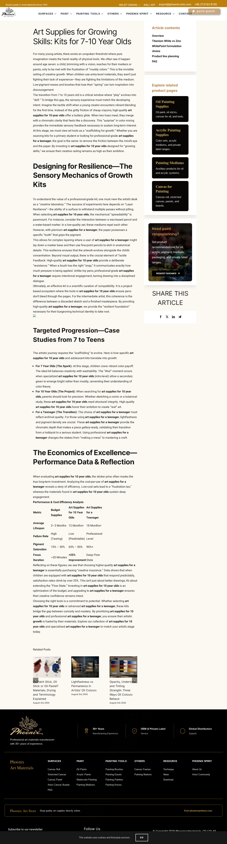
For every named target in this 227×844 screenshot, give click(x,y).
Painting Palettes (114, 779)
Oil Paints (82, 769)
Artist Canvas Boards (59, 784)
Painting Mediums (86, 784)
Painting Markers (143, 774)
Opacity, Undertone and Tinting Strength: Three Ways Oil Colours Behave (123, 690)
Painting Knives (114, 784)
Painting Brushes (114, 769)
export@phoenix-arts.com (175, 4)
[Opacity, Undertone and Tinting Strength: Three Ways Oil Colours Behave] (123, 667)
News (166, 774)
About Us (197, 769)
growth (37, 621)
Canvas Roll (54, 769)
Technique (168, 769)
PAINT (65, 13)
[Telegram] (180, 317)
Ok (142, 837)
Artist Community (201, 774)
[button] (35, 680)
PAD (50, 790)
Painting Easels (114, 774)
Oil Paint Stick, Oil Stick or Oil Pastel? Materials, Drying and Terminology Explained (45, 690)
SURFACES (45, 13)
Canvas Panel (55, 779)
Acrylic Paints (84, 774)
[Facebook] (160, 317)
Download (168, 779)
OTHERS (113, 13)
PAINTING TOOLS (88, 13)
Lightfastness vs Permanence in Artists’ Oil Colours (83, 686)
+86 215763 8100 (206, 4)
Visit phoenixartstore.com (198, 810)
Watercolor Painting (87, 779)
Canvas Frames (142, 769)
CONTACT (185, 13)
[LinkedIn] (173, 317)
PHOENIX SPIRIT (137, 13)
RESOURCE (163, 13)
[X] (167, 317)
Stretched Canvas (57, 774)
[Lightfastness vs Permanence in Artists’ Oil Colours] (85, 667)
